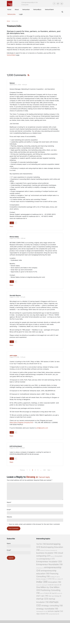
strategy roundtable (47, 609)
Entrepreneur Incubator (49, 561)
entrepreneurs (40, 567)
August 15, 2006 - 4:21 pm (17, 297)
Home (8, 21)
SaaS (54, 593)
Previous (22, 470)
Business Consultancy (51, 550)
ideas (60, 579)
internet (38, 585)
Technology (40, 611)
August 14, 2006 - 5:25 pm (17, 357)
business (43, 550)
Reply (11, 226)
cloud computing (49, 554)
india (42, 581)
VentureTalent (11, 55)
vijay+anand (42, 614)
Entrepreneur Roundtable (49, 564)
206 (44, 470)
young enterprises (54, 614)
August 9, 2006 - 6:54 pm (17, 447)
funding (53, 576)
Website (9, 517)
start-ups (42, 596)
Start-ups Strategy (55, 596)
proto (42, 593)
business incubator (46, 553)
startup (42, 598)
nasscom (57, 585)
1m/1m (41, 544)
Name (9, 502)
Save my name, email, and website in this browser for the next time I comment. (34, 524)
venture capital (55, 611)
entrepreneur (47, 559)
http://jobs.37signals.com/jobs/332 (21, 422)
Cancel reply (44, 477)
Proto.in (47, 593)
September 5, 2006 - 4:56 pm (18, 84)
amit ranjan (13, 355)
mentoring (44, 585)
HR (56, 579)
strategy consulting (52, 605)
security (59, 593)
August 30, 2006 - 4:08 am (17, 238)
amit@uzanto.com (42, 428)
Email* (9, 550)
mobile (51, 585)
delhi (52, 556)
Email (9, 509)
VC (45, 611)
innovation (54, 582)
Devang (30, 476)
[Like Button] (12, 223)
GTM (51, 579)
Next (49, 470)
